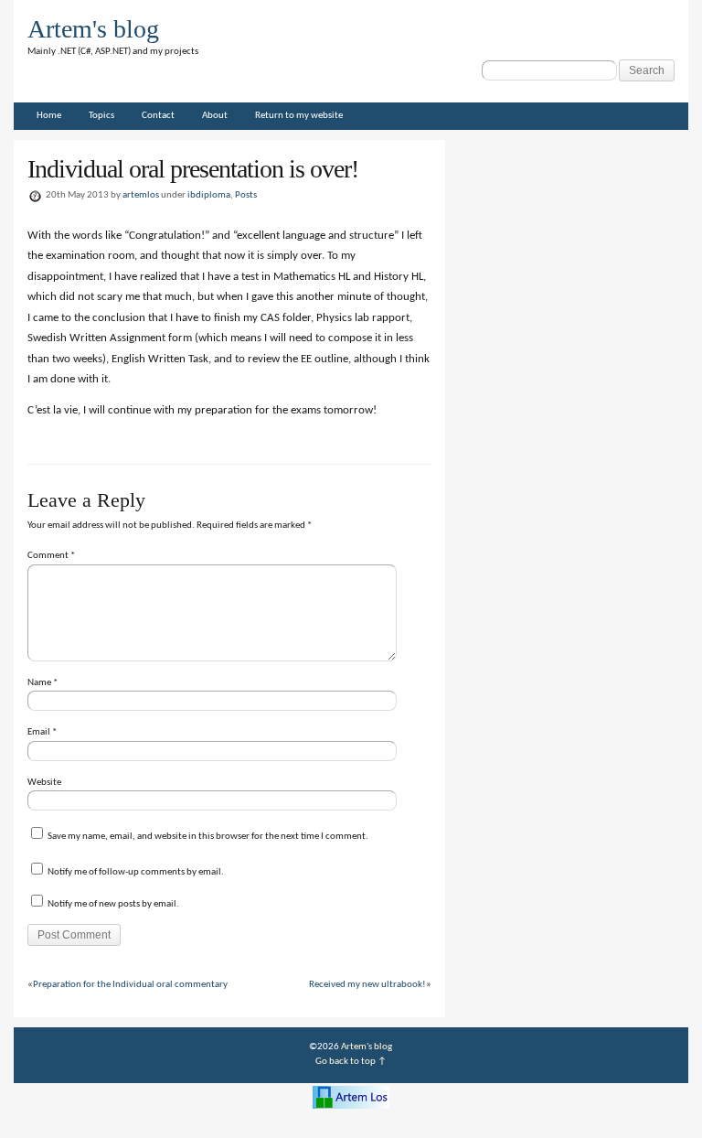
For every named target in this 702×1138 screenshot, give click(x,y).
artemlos (140, 195)
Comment (51, 556)
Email (42, 732)
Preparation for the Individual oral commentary (130, 985)
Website (44, 783)
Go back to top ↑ (351, 1062)
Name (42, 683)
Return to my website (299, 116)
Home (49, 116)
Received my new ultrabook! (367, 985)
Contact (158, 116)
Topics (101, 116)
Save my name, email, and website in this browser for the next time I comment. (208, 837)
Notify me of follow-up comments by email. (136, 872)
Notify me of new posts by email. (113, 904)
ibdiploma (208, 195)
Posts (246, 195)
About (215, 116)
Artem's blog (93, 29)
